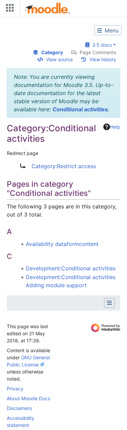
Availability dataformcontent (62, 244)
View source (59, 59)
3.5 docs (100, 45)
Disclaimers (19, 408)
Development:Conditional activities (70, 268)
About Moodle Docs (28, 398)
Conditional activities (80, 109)
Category (52, 52)
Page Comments (98, 52)
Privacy (15, 388)
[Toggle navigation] (8, 9)
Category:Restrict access (63, 166)
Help (115, 127)
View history (102, 59)
